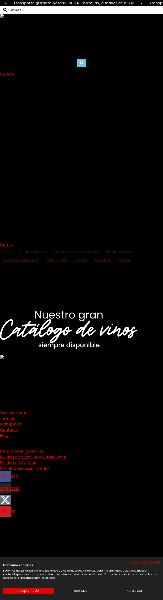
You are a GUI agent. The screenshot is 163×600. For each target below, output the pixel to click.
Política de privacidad (145, 562)
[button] (81, 63)
